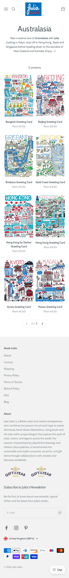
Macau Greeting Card (50, 307)
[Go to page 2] (42, 323)
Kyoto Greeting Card (19, 307)
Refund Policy (11, 388)
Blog (6, 402)
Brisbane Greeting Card (19, 182)
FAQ (6, 395)
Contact (8, 362)
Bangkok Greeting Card (19, 121)
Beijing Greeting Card (50, 121)
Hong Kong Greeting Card (50, 242)
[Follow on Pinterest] (26, 527)
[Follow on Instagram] (16, 527)
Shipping (9, 368)
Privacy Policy (11, 375)
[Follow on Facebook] (6, 527)
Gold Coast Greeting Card (50, 182)
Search (8, 355)
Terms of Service (13, 382)
